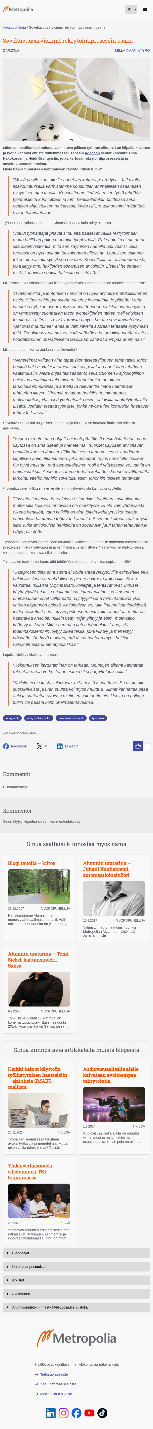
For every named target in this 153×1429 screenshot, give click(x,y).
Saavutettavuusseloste (58, 1384)
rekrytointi (12, 718)
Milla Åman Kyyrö (132, 50)
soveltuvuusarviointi (71, 718)
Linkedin (71, 746)
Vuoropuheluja (14, 27)
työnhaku (98, 718)
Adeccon (92, 153)
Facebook (19, 746)
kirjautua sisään (36, 822)
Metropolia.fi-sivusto (56, 1394)
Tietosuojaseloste (54, 1374)
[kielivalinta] (131, 9)
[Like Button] (138, 746)
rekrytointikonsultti (38, 718)
